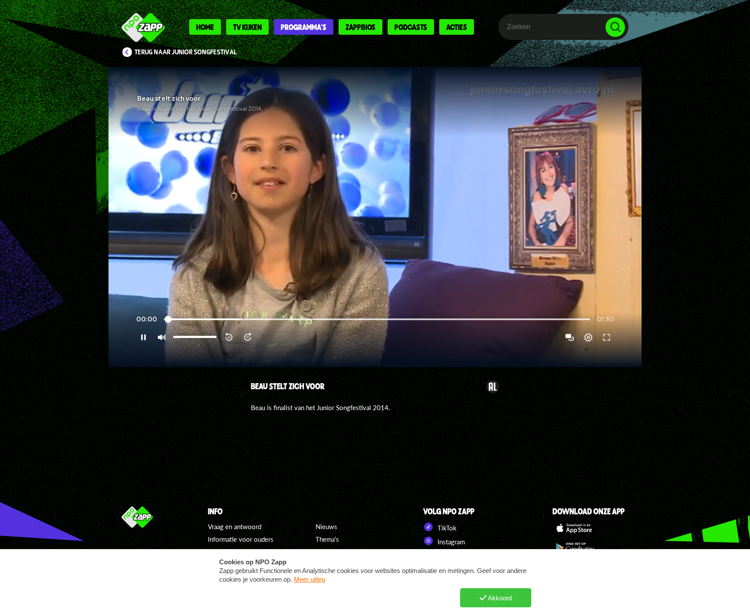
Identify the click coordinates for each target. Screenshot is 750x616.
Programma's (303, 27)
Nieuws (326, 526)
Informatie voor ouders (240, 539)
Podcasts (411, 27)
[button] (375, 217)
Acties (456, 27)
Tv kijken (247, 27)
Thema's (327, 539)
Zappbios (360, 27)
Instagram (450, 542)
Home (205, 27)
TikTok (446, 528)
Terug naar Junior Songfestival (186, 52)
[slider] (377, 319)
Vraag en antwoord (234, 526)
